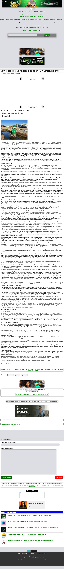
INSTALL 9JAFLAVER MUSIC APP (31, 19)
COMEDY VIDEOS (31, 22)
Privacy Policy (34, 556)
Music (27, 16)
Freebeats (41, 16)
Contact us (41, 556)
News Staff (10, 73)
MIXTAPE (17, 19)
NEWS (2, 19)
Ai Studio (33, 16)
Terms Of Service (40, 557)
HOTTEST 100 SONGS (49, 19)
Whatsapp (10, 375)
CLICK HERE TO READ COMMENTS (10, 424)
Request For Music (30, 557)
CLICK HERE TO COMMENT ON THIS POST (12, 420)
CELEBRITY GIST (14, 22)
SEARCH (46, 35)
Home (22, 16)
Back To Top (59, 477)
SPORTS (59, 19)
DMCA (27, 556)
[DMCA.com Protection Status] (32, 551)
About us (22, 556)
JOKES (22, 22)
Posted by (4, 73)
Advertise (22, 557)
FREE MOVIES (10, 19)
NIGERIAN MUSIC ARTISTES (46, 22)
